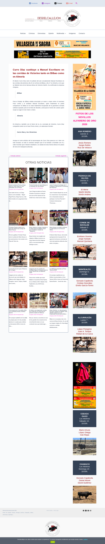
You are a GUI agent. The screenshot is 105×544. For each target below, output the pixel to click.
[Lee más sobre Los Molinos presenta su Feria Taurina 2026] (59, 259)
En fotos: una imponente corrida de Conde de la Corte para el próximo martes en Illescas (38, 311)
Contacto (82, 33)
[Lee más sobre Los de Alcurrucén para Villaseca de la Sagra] (18, 259)
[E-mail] (90, 510)
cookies (85, 539)
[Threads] (86, 510)
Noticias (23, 33)
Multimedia (60, 33)
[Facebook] (83, 510)
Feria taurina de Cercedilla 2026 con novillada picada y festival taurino (18, 311)
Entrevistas (41, 33)
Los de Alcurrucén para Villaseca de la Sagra (18, 269)
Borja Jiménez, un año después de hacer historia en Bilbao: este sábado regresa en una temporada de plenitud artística (58, 312)
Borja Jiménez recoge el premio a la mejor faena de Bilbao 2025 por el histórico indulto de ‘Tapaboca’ (38, 229)
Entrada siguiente (62, 156)
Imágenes (72, 33)
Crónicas (32, 33)
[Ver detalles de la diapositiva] (84, 158)
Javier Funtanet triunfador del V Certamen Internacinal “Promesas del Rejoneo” (59, 186)
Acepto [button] (52, 541)
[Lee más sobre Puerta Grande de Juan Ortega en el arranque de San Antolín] (38, 175)
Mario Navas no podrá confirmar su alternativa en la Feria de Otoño (58, 229)
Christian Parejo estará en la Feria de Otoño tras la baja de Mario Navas (17, 229)
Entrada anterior (15, 156)
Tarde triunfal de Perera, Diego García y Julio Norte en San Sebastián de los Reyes (17, 186)
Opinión (51, 33)
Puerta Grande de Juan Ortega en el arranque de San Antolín (38, 185)
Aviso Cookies (50, 510)
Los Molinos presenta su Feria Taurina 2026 (58, 269)
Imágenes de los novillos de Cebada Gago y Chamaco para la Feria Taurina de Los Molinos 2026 (38, 270)
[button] (76, 3)
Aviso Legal (55, 510)
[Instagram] (88, 510)
